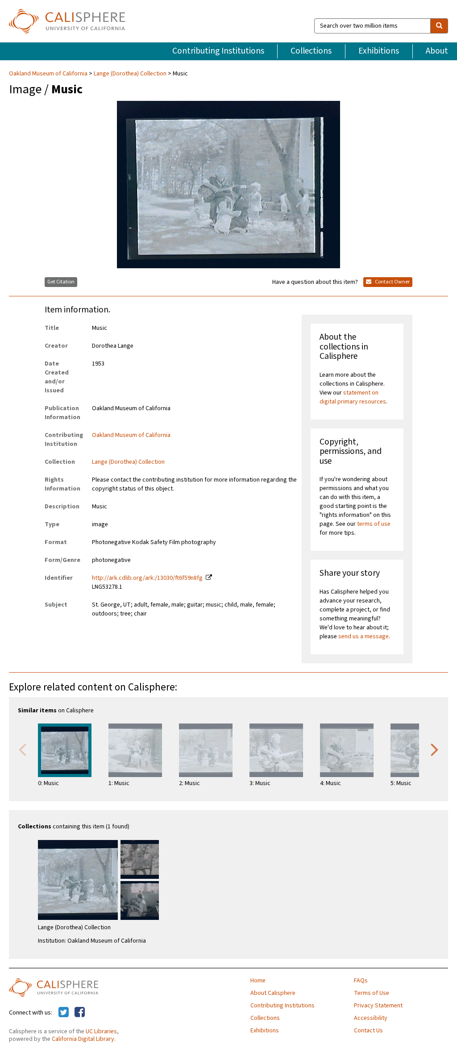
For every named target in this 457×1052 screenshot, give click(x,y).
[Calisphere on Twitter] (63, 1012)
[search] (439, 25)
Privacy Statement (378, 1005)
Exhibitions (378, 51)
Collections (311, 51)
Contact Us (368, 1030)
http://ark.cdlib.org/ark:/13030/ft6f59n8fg (147, 578)
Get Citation (61, 282)
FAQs (361, 980)
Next (434, 749)
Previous (22, 749)
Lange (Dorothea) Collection (130, 73)
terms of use (374, 524)
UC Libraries (101, 1031)
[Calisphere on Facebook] (80, 1012)
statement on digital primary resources (353, 397)
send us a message (363, 636)
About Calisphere (272, 993)
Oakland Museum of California (49, 73)
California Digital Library (83, 1039)
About (437, 51)
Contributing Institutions (218, 51)
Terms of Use (371, 993)
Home (258, 980)
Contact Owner (392, 282)
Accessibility (370, 1018)
